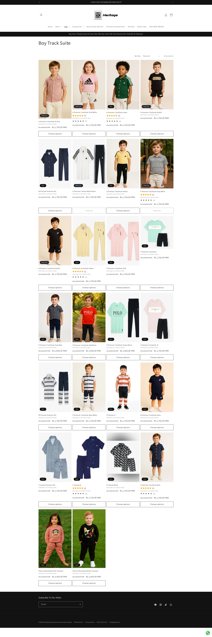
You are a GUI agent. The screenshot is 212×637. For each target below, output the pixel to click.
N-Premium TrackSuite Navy (150, 415)
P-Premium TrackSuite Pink (116, 268)
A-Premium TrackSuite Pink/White (85, 112)
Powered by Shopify (65, 622)
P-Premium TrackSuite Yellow (83, 268)
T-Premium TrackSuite (148, 252)
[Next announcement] (172, 2)
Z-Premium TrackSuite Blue (150, 485)
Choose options (55, 134)
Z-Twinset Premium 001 (47, 485)
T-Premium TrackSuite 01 (149, 345)
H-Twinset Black (112, 485)
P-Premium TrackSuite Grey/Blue (50, 345)
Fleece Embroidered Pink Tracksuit (51, 571)
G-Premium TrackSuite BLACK (151, 112)
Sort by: (137, 56)
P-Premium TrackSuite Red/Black (84, 345)
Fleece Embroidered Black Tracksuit (85, 571)
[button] (41, 15)
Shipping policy (115, 622)
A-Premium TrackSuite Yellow (116, 191)
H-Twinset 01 (111, 415)
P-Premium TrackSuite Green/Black (119, 345)
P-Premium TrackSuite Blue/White (85, 415)
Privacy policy (89, 622)
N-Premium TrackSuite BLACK (49, 268)
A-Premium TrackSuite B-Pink (49, 122)
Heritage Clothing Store (51, 622)
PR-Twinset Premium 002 (47, 415)
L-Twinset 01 (77, 485)
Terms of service (102, 622)
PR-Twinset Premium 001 (47, 191)
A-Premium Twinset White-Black (84, 191)
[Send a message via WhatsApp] (208, 633)
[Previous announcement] (39, 2)
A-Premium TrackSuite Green (116, 112)
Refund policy (78, 622)
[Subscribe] (80, 604)
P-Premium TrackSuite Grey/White (152, 191)
